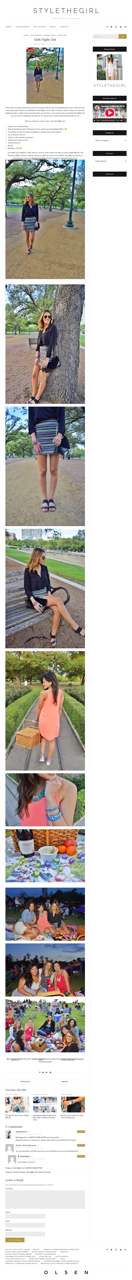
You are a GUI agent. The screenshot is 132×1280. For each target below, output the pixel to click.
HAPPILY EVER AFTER (38, 1137)
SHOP (62, 1259)
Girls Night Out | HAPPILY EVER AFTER (27, 1168)
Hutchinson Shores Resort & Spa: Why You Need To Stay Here (44, 1117)
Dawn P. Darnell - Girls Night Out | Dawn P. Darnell (32, 1172)
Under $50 (62, 35)
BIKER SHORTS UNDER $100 (44, 1252)
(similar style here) (68, 1059)
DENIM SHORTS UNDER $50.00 (18, 1254)
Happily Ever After (39, 158)
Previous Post (25, 1081)
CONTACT (64, 27)
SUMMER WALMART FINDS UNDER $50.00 (61, 1261)
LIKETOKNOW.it (23, 27)
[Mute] (122, 120)
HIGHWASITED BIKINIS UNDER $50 (20, 1256)
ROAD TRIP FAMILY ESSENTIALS (42, 1259)
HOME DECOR (45, 1256)
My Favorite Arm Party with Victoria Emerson (72, 1116)
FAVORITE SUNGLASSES (45, 1254)
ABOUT (53, 27)
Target (40, 1059)
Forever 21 (15, 1059)
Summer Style (50, 35)
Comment (9, 1189)
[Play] (94, 120)
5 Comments (52, 44)
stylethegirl (25, 1156)
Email (7, 1221)
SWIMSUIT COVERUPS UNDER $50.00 (21, 1263)
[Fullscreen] (125, 120)
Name (8, 1212)
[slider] (108, 120)
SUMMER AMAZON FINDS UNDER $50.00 (22, 1261)
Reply (81, 1131)
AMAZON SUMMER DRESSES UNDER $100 (61, 1249)
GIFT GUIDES (39, 27)
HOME (8, 27)
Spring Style (36, 35)
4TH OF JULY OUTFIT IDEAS (17, 1249)
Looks (26, 35)
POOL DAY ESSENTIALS (15, 1259)
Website (8, 1230)
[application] (110, 112)
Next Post (65, 1081)
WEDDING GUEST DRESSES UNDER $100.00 (59, 1263)
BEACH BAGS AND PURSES (16, 1252)
